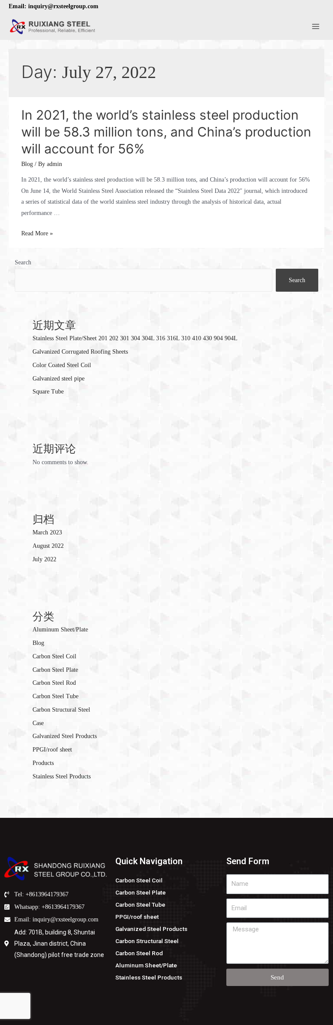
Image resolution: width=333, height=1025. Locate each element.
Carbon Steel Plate (55, 670)
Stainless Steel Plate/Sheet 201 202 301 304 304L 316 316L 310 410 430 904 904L (135, 338)
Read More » (37, 233)
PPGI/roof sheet (52, 749)
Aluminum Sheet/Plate (60, 629)
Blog (27, 164)
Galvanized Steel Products (65, 736)
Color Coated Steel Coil (62, 365)
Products (43, 763)
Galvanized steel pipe (59, 378)
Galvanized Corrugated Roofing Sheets (80, 351)
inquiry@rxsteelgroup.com (63, 6)
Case (38, 723)
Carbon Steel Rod (54, 683)
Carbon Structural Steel (61, 709)
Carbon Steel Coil (54, 656)
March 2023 (47, 532)
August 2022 (48, 546)
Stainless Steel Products (62, 776)
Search (23, 262)
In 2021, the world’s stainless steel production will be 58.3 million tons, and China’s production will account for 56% (166, 131)
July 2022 (44, 559)
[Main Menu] (316, 27)
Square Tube (48, 391)
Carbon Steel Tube (55, 696)
